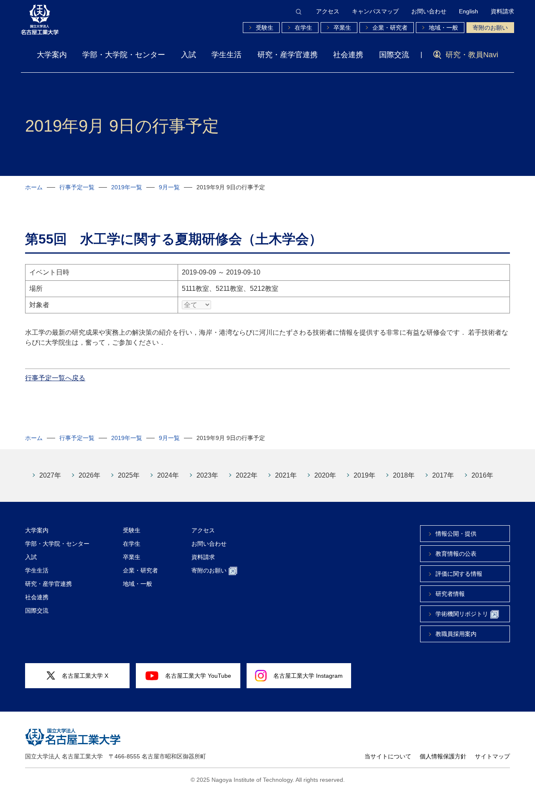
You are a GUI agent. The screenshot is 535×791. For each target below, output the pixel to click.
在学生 (303, 27)
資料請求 (502, 11)
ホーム (34, 187)
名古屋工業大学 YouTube (198, 675)
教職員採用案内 (456, 634)
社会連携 (348, 55)
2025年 (129, 475)
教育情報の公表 (456, 553)
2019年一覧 (126, 187)
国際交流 (394, 55)
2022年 (246, 475)
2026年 (89, 475)
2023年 (207, 475)
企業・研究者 (390, 27)
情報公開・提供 (456, 533)
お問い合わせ (428, 11)
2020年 (325, 475)
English (468, 11)
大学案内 (52, 55)
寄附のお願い (490, 27)
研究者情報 (450, 593)
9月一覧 (169, 187)
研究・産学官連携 (287, 55)
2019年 (364, 475)
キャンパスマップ (375, 11)
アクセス (327, 11)
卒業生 (342, 27)
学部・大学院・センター (123, 55)
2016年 (482, 475)
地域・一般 (443, 27)
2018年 (404, 475)
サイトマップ (492, 756)
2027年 (50, 475)
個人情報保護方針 (443, 756)
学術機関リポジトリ (462, 613)
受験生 (264, 27)
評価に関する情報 (459, 573)
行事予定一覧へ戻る (55, 378)
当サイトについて (387, 756)
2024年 (168, 475)
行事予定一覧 (76, 187)
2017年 (443, 475)
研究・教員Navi (472, 55)
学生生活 (226, 55)
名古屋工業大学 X (85, 675)
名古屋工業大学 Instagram (308, 675)
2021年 (286, 475)
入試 (188, 55)
